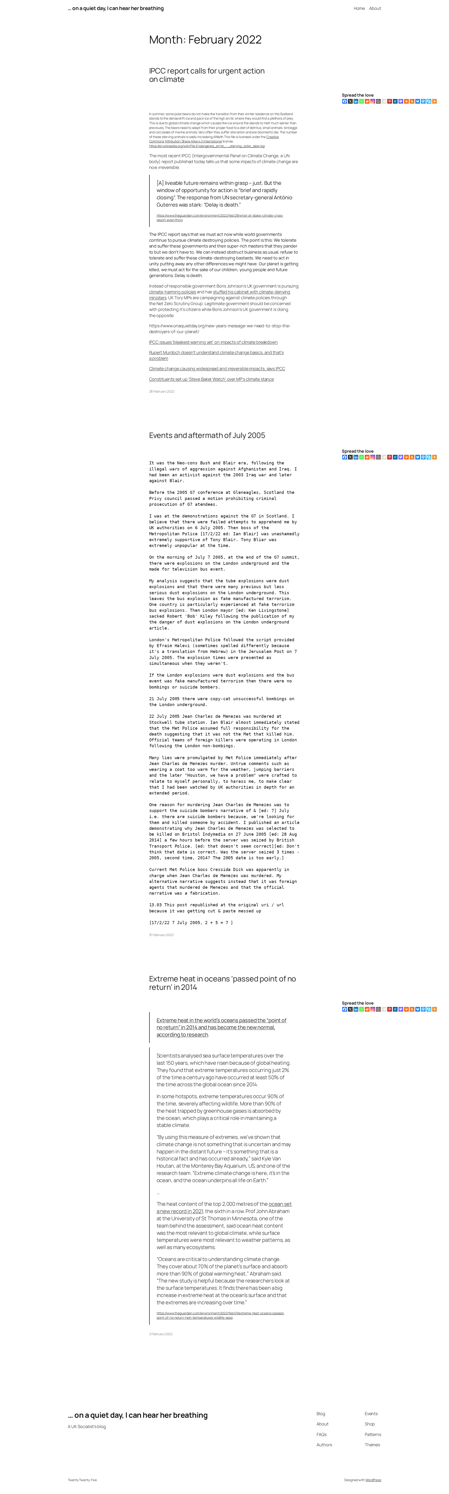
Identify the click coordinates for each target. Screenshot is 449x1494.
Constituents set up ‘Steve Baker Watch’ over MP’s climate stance (211, 379)
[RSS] (412, 101)
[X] (350, 101)
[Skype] (429, 101)
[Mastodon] (400, 101)
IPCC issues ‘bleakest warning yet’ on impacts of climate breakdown (213, 342)
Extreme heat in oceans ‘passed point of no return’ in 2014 (222, 982)
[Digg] (395, 101)
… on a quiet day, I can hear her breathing (116, 8)
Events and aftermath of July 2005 (207, 435)
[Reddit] (367, 101)
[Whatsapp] (361, 101)
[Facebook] (344, 101)
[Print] (406, 101)
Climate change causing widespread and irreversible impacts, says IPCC (217, 368)
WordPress (373, 1480)
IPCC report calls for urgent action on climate (207, 74)
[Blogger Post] (378, 101)
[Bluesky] (417, 101)
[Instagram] (372, 101)
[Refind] (423, 101)
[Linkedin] (356, 101)
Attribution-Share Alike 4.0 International (193, 141)
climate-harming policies (172, 292)
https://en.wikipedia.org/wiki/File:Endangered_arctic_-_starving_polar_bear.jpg (207, 146)
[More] (434, 101)
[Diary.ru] (384, 101)
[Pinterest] (389, 101)
